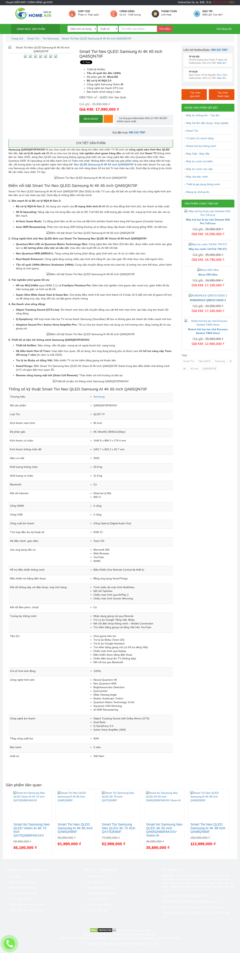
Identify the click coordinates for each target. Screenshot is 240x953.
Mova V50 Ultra (208, 274)
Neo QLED (204, 361)
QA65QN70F (210, 368)
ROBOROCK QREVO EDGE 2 (208, 300)
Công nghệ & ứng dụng (101, 887)
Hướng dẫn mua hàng (22, 881)
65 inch (194, 368)
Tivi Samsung (50, 38)
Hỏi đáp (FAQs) (97, 876)
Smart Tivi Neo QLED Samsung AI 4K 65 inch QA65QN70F (97, 38)
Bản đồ (221, 63)
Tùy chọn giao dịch (195, 94)
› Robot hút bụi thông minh (200, 145)
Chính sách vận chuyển (23, 893)
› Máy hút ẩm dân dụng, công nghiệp (206, 122)
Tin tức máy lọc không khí (103, 893)
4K (184, 368)
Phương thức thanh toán (23, 887)
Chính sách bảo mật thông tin (26, 910)
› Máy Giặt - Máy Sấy (197, 153)
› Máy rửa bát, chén (196, 176)
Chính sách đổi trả (20, 898)
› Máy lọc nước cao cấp (198, 168)
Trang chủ (16, 38)
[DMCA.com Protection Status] (101, 929)
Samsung (99, 396)
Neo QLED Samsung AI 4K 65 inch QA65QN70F (104, 164)
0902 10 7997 (180, 901)
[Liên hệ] (9, 943)
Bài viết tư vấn (96, 881)
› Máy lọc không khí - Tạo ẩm (201, 115)
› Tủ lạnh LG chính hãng (199, 138)
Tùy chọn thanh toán (223, 94)
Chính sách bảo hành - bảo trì (27, 904)
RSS (231, 2)
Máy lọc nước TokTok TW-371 (208, 248)
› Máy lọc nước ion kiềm (198, 161)
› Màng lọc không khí (196, 191)
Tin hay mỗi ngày (98, 910)
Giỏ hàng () (224, 28)
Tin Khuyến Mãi (97, 898)
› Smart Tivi (191, 130)
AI (230, 361)
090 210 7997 (137, 132)
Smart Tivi (33, 38)
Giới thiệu (15, 876)
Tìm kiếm (164, 28)
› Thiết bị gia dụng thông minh (202, 184)
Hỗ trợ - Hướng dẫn (99, 904)
